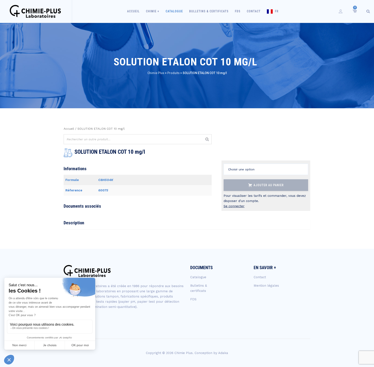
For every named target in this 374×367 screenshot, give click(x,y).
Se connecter (234, 206)
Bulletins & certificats (209, 11)
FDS (237, 11)
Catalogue (174, 11)
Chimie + (152, 11)
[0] (354, 11)
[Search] (368, 11)
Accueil (133, 11)
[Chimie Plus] (35, 11)
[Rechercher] (207, 139)
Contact (254, 11)
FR (277, 11)
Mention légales (266, 286)
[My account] (340, 11)
